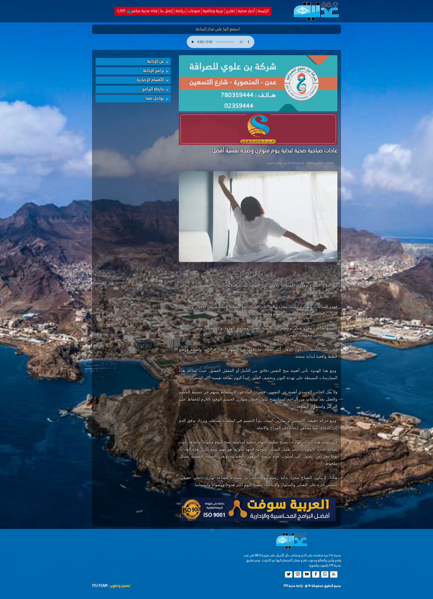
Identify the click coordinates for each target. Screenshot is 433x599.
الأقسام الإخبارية (150, 80)
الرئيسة (263, 11)
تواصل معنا (154, 98)
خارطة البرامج (153, 89)
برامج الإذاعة (153, 71)
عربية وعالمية (213, 11)
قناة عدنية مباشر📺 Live (137, 11)
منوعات (193, 11)
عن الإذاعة (155, 61)
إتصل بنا (166, 11)
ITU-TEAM (99, 586)
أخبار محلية (246, 11)
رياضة (180, 11)
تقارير (230, 11)
